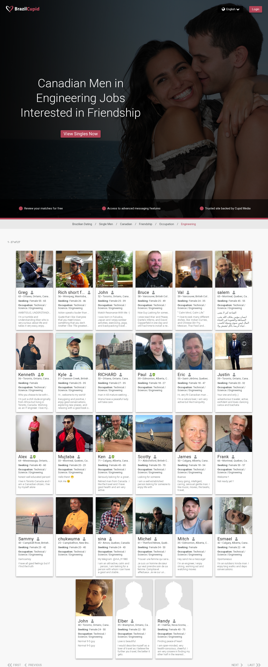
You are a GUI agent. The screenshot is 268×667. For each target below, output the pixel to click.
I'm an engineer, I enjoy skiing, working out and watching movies (191, 566)
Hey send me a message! (191, 559)
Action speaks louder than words (74, 312)
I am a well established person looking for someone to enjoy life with (154, 484)
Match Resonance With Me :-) (114, 312)
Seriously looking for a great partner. (114, 476)
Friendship (145, 224)
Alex (22, 456)
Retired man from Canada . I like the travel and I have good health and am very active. (113, 486)
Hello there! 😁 (66, 476)
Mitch (183, 538)
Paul (142, 374)
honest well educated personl (34, 476)
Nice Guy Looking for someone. (154, 312)
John (103, 292)
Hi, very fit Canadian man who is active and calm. (194, 394)
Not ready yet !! (225, 481)
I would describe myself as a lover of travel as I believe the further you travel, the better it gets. (134, 650)
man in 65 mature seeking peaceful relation (114, 394)
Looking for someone (149, 476)
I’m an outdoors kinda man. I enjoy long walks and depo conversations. (233, 566)
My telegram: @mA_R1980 (113, 559)
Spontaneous (224, 559)
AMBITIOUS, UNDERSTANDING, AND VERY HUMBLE (34, 312)
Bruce (143, 292)
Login (255, 9)
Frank (223, 456)
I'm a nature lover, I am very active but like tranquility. (193, 400)
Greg (23, 292)
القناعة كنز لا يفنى (226, 312)
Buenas (182, 476)
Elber (123, 620)
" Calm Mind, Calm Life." (191, 312)
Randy (164, 620)
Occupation (166, 224)
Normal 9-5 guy (86, 641)
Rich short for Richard (71, 292)
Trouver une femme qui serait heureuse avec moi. (154, 559)
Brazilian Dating (82, 224)
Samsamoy (24, 559)
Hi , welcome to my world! (72, 394)
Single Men (106, 224)
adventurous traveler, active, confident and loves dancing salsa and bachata (232, 402)
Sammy (26, 538)
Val (181, 292)
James (184, 456)
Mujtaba (66, 456)
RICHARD (107, 374)
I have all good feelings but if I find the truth (34, 565)
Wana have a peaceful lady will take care (113, 400)
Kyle (62, 374)
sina (102, 538)
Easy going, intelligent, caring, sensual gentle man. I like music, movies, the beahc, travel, (194, 486)
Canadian (126, 224)
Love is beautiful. (127, 641)
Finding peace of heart (170, 641)
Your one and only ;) (228, 394)
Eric (181, 374)
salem (223, 292)
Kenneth (26, 374)
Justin (223, 374)
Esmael (224, 538)
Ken (102, 456)
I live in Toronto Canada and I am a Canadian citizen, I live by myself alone (34, 484)
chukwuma (69, 538)
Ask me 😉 (64, 481)
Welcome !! (223, 476)
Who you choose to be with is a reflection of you (34, 394)
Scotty (144, 456)
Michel (144, 538)
